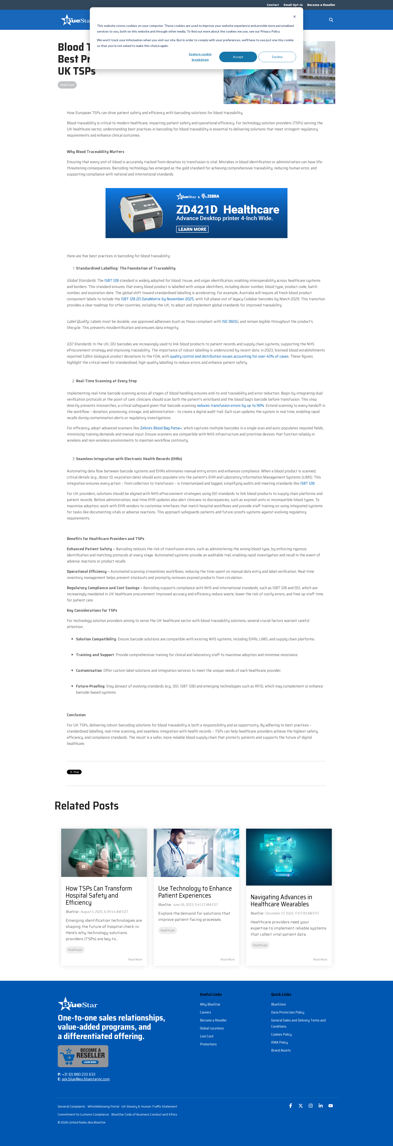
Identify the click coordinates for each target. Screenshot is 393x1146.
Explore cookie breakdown (200, 57)
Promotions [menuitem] (208, 1044)
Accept (238, 57)
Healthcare (67, 84)
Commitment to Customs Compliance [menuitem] (83, 1114)
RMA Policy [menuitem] (279, 1042)
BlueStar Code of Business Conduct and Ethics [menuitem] (144, 1114)
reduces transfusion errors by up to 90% (230, 405)
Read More (135, 959)
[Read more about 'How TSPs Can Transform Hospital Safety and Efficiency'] (104, 853)
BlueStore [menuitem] (278, 1004)
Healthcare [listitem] (75, 949)
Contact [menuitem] (273, 4)
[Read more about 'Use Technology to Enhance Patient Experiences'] (196, 853)
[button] (291, 1106)
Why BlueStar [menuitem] (210, 1004)
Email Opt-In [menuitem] (293, 4)
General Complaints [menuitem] (71, 1106)
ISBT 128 (111, 280)
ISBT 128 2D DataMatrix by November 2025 (157, 299)
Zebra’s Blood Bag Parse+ (161, 428)
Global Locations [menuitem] (212, 1028)
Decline (277, 57)
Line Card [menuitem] (206, 1036)
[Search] (331, 19)
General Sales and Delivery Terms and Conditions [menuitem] (298, 1023)
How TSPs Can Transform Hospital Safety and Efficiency (99, 895)
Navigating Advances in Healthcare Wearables (281, 900)
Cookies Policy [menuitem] (281, 1034)
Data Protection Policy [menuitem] (287, 1012)
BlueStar (72, 911)
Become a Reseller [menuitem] (321, 4)
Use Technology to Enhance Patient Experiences (195, 891)
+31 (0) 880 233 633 (78, 1074)
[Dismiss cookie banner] (294, 17)
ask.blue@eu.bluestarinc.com (86, 1079)
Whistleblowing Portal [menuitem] (103, 1106)
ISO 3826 (229, 321)
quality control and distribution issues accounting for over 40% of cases (229, 356)
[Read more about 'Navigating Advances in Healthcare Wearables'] (289, 857)
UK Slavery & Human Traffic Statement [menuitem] (149, 1106)
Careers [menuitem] (205, 1012)
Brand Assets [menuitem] (281, 1050)
